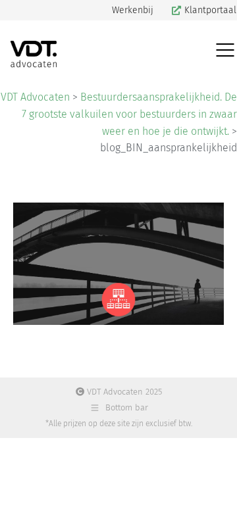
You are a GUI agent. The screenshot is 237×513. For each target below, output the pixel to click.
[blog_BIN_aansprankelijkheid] (118, 264)
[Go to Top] (217, 493)
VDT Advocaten (35, 97)
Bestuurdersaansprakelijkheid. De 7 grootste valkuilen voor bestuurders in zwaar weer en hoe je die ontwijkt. (129, 114)
